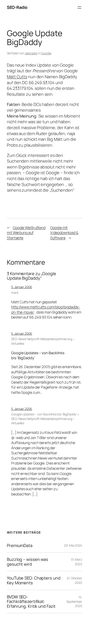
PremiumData (19, 545)
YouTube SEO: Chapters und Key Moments (33, 580)
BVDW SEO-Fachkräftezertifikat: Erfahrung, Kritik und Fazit (31, 602)
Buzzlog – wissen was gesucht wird (27, 561)
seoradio (31, 53)
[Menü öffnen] (79, 7)
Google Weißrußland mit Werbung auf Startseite (26, 232)
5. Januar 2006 (21, 287)
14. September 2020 (74, 601)
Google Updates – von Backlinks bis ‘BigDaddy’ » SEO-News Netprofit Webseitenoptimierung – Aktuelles (45, 418)
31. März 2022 (76, 561)
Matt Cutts (17, 76)
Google (46, 53)
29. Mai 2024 (73, 545)
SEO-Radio (17, 7)
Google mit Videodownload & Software (64, 232)
